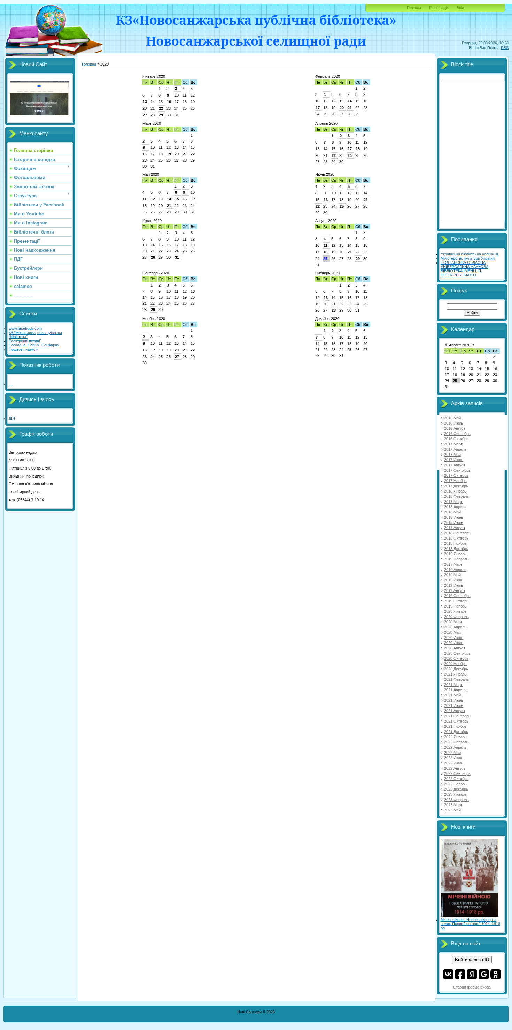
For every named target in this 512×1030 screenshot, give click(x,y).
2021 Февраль (456, 679)
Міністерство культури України (468, 258)
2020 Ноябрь (455, 664)
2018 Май (452, 512)
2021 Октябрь (456, 721)
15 (177, 199)
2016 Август (454, 428)
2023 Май (452, 810)
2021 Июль (453, 705)
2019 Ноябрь (455, 606)
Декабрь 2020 (327, 318)
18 (358, 149)
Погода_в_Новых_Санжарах (34, 345)
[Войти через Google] (484, 974)
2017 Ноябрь (455, 481)
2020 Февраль (456, 617)
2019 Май (452, 575)
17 (318, 108)
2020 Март (453, 622)
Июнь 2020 (324, 174)
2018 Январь (455, 491)
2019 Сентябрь (457, 596)
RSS (505, 48)
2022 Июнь (453, 758)
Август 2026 (459, 345)
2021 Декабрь (456, 732)
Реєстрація (439, 8)
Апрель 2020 (326, 123)
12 (153, 199)
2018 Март (453, 501)
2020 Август (454, 648)
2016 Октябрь (456, 439)
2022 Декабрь (456, 789)
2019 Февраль (456, 559)
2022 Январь (455, 737)
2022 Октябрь (456, 779)
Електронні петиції (25, 341)
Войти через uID (472, 959)
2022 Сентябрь (457, 773)
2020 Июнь (453, 637)
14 (350, 101)
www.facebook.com (25, 328)
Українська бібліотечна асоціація (469, 254)
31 (177, 257)
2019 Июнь (453, 580)
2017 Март (453, 444)
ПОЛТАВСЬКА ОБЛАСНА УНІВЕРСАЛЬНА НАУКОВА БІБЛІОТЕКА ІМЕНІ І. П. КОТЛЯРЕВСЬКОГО (464, 268)
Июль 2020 (152, 221)
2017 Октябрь (456, 475)
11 (325, 245)
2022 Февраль (456, 742)
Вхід (460, 8)
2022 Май (452, 752)
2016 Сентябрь (457, 434)
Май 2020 (150, 174)
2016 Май (452, 418)
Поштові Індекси (23, 349)
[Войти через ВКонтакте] (448, 974)
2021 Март (453, 684)
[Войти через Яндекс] (472, 974)
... (10, 384)
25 (342, 206)
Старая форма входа (472, 987)
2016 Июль (453, 423)
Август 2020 (325, 221)
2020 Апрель (455, 627)
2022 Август (454, 768)
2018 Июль (453, 522)
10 (334, 193)
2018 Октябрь (456, 538)
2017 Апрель (455, 449)
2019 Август (454, 590)
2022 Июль (453, 763)
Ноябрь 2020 (153, 318)
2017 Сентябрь (457, 470)
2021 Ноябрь (455, 726)
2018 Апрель (455, 507)
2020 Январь (455, 611)
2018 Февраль (456, 496)
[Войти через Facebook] (460, 974)
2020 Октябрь (456, 658)
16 (169, 102)
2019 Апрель (455, 569)
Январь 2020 (153, 76)
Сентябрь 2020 (155, 273)
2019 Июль (453, 585)
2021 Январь (455, 674)
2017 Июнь (453, 460)
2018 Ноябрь (455, 543)
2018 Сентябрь (457, 533)
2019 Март (453, 564)
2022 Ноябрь (455, 784)
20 (342, 108)
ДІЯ (12, 418)
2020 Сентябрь (457, 653)
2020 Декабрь (456, 669)
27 (145, 115)
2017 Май (452, 454)
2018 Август (454, 528)
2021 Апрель (455, 690)
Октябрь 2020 (327, 273)
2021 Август (454, 711)
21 (350, 108)
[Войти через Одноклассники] (495, 974)
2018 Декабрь (456, 549)
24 (350, 155)
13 (145, 102)
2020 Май (452, 632)
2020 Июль (453, 643)
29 (161, 115)
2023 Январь (455, 794)
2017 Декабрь (456, 486)
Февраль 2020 (327, 76)
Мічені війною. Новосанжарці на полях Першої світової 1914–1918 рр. (470, 923)
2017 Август (454, 465)
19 (169, 154)
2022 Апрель (455, 747)
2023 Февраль (456, 800)
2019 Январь (455, 554)
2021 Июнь (453, 700)
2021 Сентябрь (457, 716)
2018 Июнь (453, 517)
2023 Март (453, 805)
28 (153, 257)
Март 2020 (151, 123)
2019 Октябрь (456, 601)
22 (161, 108)
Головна (414, 8)
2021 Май (452, 695)
